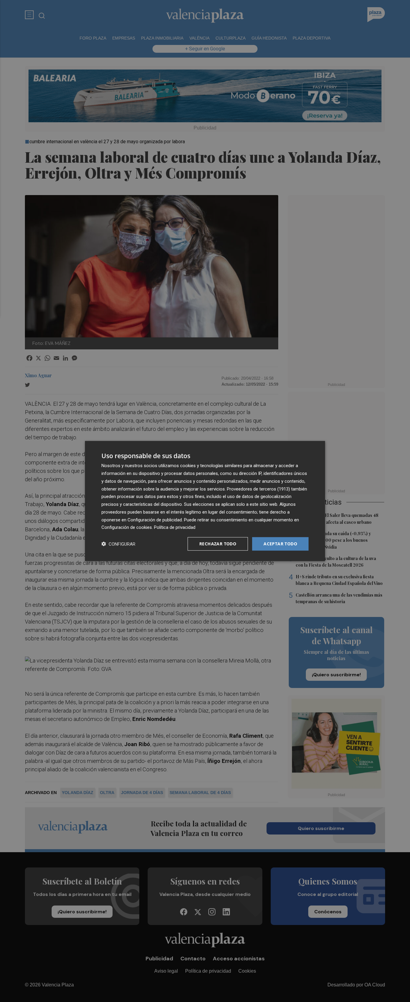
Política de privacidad (174, 527)
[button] (118, 544)
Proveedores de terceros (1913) (258, 488)
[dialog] (205, 501)
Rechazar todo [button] (217, 544)
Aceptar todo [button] (280, 544)
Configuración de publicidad (155, 519)
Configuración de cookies (126, 527)
